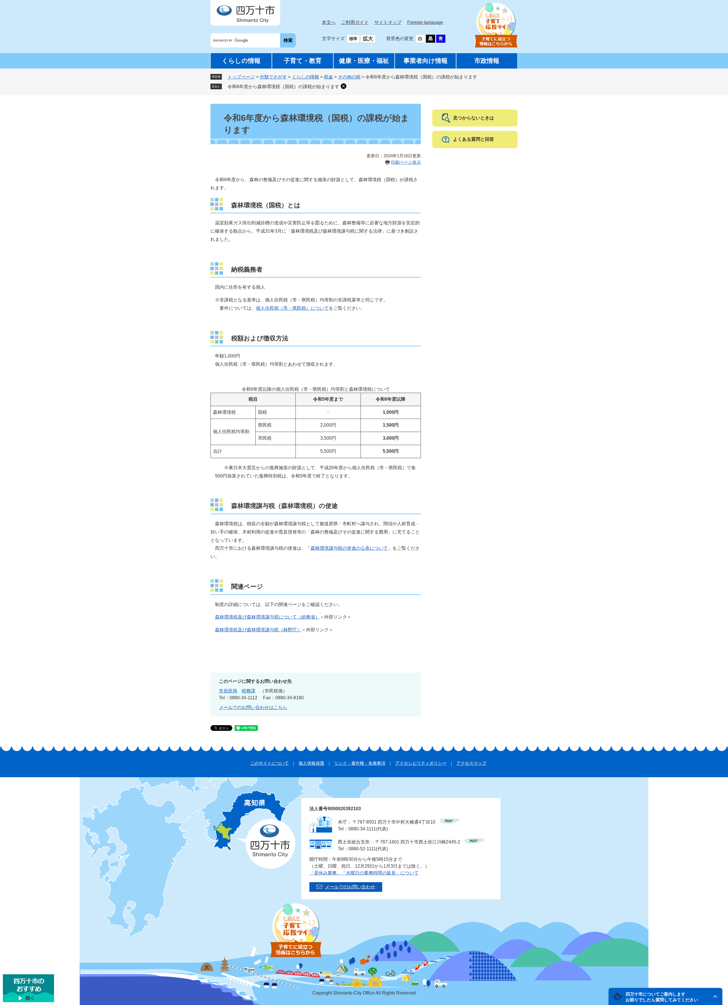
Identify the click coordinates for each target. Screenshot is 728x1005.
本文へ (329, 22)
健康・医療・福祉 (364, 60)
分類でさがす (273, 77)
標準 (353, 38)
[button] (665, 996)
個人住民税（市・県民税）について (292, 308)
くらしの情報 (241, 60)
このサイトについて (269, 763)
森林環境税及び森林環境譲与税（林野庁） (258, 629)
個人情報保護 (311, 763)
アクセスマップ (471, 763)
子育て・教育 (303, 60)
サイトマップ (388, 22)
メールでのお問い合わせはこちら (253, 707)
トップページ (241, 77)
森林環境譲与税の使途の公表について (349, 548)
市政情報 (486, 60)
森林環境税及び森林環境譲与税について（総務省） (267, 617)
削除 (343, 86)
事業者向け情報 (426, 60)
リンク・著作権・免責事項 (359, 763)
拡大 (368, 39)
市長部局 (228, 690)
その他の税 (349, 77)
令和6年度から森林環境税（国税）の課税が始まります (283, 86)
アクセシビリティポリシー (420, 763)
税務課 (248, 690)
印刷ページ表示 (406, 162)
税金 (328, 77)
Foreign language (425, 22)
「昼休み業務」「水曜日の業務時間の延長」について (364, 872)
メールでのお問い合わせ (350, 886)
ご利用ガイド (355, 22)
